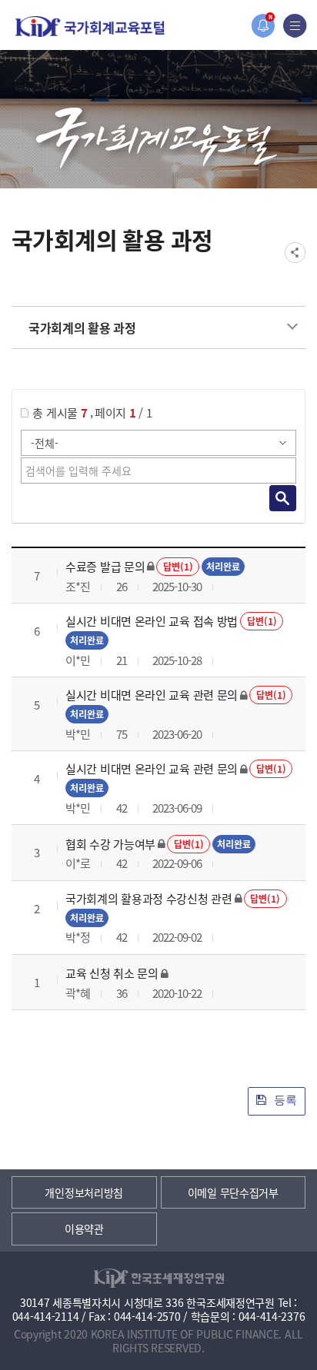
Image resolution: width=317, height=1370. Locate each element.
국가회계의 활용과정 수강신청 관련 (148, 898)
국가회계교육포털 (90, 26)
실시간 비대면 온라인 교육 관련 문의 (151, 695)
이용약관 (84, 1228)
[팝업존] (263, 26)
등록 (284, 1099)
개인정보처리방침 (84, 1192)
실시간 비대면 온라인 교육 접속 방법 (151, 621)
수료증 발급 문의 (105, 566)
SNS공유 (295, 252)
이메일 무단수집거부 (233, 1192)
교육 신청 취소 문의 (111, 973)
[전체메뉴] (295, 26)
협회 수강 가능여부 (110, 844)
